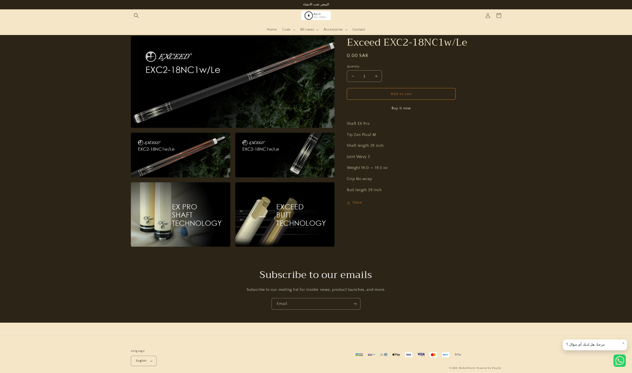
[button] (136, 15)
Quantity (353, 66)
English (141, 360)
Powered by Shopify (488, 368)
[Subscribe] (354, 304)
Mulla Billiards (467, 368)
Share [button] (357, 203)
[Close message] (623, 343)
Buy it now (401, 108)
